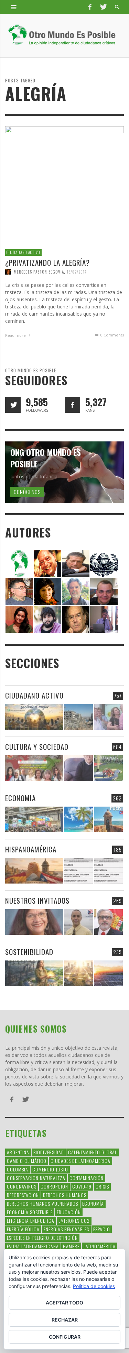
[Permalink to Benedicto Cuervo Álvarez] (19, 591)
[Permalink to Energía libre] (34, 973)
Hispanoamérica (30, 849)
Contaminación (86, 1177)
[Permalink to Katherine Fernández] (19, 619)
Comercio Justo (50, 1169)
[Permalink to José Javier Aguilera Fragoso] (104, 591)
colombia (17, 1169)
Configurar (64, 1337)
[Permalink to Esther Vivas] (47, 591)
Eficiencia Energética (30, 1220)
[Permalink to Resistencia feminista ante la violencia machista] (108, 717)
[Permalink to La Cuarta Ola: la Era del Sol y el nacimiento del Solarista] (108, 973)
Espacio (101, 1229)
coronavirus (21, 1186)
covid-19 (82, 1186)
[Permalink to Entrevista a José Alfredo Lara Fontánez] (108, 922)
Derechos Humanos (64, 1194)
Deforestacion (23, 1194)
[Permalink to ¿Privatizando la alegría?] (64, 185)
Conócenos (27, 491)
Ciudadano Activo (23, 252)
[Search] (13, 7)
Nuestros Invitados (37, 900)
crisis (102, 1186)
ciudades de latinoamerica (80, 1160)
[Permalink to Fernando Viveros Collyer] (75, 591)
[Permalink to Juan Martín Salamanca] (47, 619)
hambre (71, 1246)
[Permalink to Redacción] (19, 563)
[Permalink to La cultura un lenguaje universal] (34, 768)
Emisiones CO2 (74, 1220)
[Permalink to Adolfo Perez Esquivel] (75, 619)
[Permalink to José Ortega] (104, 619)
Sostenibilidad (29, 951)
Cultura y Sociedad (36, 746)
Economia (20, 798)
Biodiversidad (48, 1152)
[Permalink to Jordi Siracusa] (47, 563)
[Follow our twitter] (13, 405)
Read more (16, 335)
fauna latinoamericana (33, 1246)
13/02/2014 (77, 272)
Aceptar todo (64, 1302)
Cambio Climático (26, 1160)
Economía (93, 1203)
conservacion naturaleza (36, 1177)
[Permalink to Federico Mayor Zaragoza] (75, 563)
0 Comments (111, 334)
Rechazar (65, 1320)
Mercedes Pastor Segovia (39, 272)
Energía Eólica (23, 1229)
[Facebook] (89, 7)
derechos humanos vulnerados (42, 1203)
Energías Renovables (66, 1229)
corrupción (54, 1186)
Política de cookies (94, 1286)
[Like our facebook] (72, 405)
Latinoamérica (100, 1246)
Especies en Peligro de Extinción (42, 1237)
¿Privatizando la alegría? (47, 262)
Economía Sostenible (30, 1212)
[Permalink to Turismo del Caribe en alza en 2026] (78, 819)
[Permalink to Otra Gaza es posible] (78, 717)
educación (69, 1212)
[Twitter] (102, 7)
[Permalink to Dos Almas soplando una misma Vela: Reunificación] (34, 871)
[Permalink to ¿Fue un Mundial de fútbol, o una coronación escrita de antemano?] (108, 768)
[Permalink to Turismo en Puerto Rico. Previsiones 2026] (108, 819)
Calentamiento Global (92, 1152)
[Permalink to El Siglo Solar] (78, 973)
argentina (18, 1152)
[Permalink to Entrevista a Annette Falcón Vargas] (34, 922)
